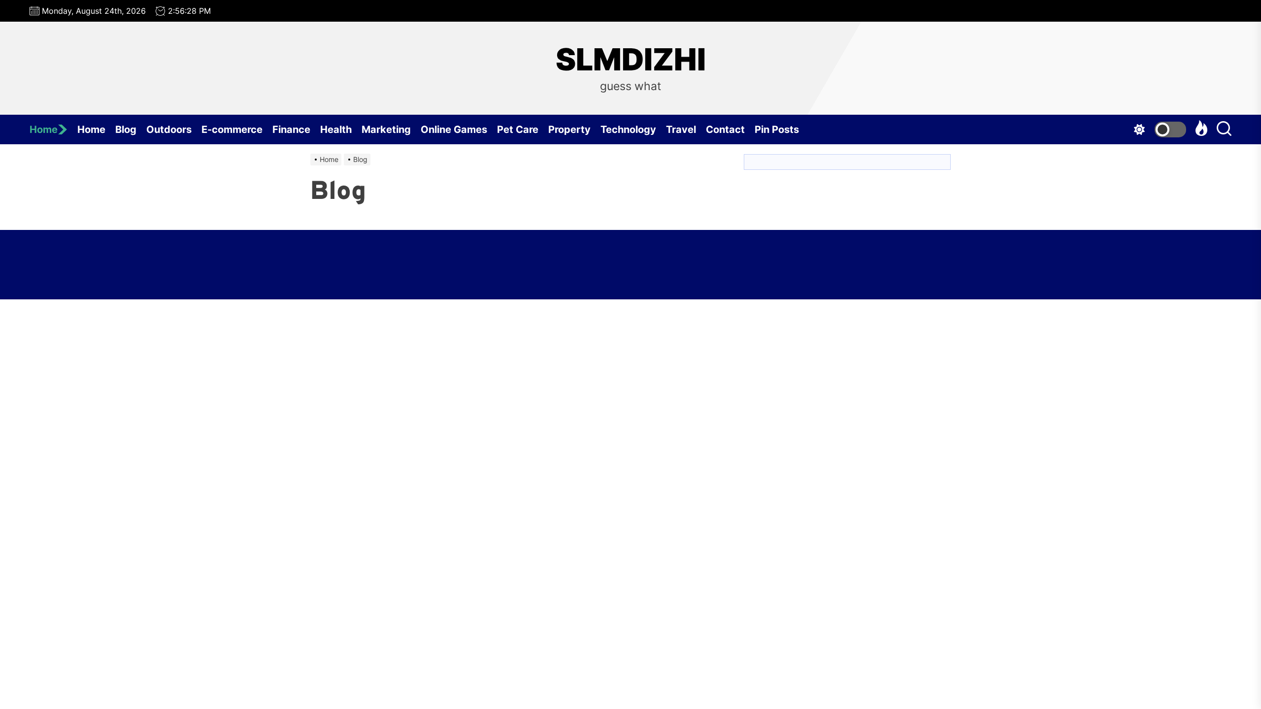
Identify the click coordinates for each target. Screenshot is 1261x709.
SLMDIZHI (631, 59)
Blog (125, 129)
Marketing (386, 129)
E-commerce (232, 129)
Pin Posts (777, 129)
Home (44, 129)
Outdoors (169, 129)
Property (569, 129)
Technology (628, 129)
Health (336, 129)
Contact (725, 129)
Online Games (454, 129)
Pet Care (517, 129)
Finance (291, 129)
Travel (681, 129)
